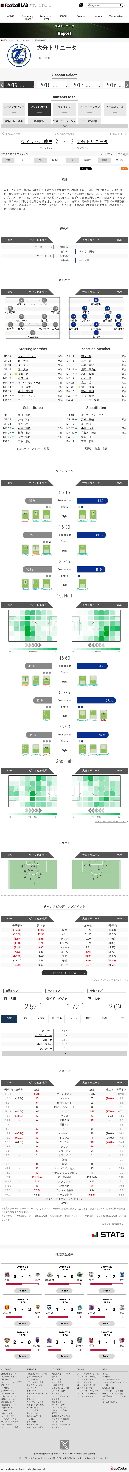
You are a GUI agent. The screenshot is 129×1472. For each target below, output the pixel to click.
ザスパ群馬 (56, 1379)
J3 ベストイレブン (85, 1396)
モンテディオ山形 (34, 1385)
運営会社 (77, 1453)
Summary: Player (45, 17)
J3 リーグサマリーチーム (88, 1391)
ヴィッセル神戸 (36, 141)
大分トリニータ (92, 141)
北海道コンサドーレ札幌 (37, 1374)
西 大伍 (23, 360)
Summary (81, 1369)
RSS (124, 169)
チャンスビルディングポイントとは (108, 980)
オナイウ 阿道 (90, 400)
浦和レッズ (6, 1379)
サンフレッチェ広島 (9, 1422)
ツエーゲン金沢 (58, 1391)
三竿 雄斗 (87, 360)
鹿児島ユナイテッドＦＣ (62, 1424)
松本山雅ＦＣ (57, 1385)
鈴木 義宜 (87, 365)
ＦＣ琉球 (55, 1427)
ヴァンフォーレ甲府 (35, 1402)
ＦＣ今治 (30, 1419)
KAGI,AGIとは (108, 1388)
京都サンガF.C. (7, 1408)
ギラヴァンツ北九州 (60, 1419)
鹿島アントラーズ (8, 1374)
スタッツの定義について (114, 1224)
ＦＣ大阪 (55, 1399)
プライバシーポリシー (62, 1453)
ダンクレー (24, 365)
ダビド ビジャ (27, 395)
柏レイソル (6, 1385)
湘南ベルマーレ (33, 1399)
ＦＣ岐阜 (55, 1393)
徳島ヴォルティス (34, 1416)
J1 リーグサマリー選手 (87, 1377)
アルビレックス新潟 (35, 1405)
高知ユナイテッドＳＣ (61, 1416)
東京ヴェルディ (7, 1391)
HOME (10, 16)
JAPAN (63, 16)
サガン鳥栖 (31, 1422)
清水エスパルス (7, 1402)
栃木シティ (31, 1391)
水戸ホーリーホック (9, 1377)
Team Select (116, 16)
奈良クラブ (56, 1402)
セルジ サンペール (29, 382)
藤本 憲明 (87, 391)
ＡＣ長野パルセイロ (60, 1388)
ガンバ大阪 (6, 1410)
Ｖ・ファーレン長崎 (9, 1427)
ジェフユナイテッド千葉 (11, 1382)
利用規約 (39, 1453)
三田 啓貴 (24, 387)
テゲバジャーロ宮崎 (35, 1427)
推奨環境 (48, 1453)
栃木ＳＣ (55, 1377)
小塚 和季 (87, 395)
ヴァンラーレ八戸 (34, 1377)
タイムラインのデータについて (110, 821)
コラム (105, 1374)
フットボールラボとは (111, 1379)
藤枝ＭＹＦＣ (32, 1413)
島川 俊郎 (87, 373)
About (98, 16)
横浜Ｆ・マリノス (8, 1399)
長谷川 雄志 (88, 432)
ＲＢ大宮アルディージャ (37, 1393)
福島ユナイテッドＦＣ (61, 1374)
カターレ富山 (32, 1408)
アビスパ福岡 (7, 1424)
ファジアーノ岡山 (8, 1419)
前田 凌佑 (87, 387)
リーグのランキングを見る (64, 973)
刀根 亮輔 (87, 419)
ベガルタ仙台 (32, 1379)
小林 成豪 (87, 428)
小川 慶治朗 (25, 391)
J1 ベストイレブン (85, 1379)
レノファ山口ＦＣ (59, 1408)
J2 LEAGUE (31, 1369)
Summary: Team (28, 17)
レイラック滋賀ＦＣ (60, 1396)
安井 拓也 (24, 437)
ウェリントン (25, 400)
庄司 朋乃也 (88, 369)
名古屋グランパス (8, 1405)
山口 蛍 (23, 378)
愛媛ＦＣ (55, 1413)
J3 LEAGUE (57, 1369)
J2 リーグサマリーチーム (88, 1382)
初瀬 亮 (23, 373)
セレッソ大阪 (7, 1413)
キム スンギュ (27, 356)
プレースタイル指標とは (112, 1391)
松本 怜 (86, 378)
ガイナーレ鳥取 (58, 1405)
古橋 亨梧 (24, 428)
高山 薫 (86, 382)
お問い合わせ (88, 1453)
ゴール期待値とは (110, 1402)
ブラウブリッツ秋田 (35, 1382)
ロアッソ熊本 (57, 1422)
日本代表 (106, 1377)
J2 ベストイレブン (85, 1388)
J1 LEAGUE (6, 1369)
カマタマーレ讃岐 (59, 1410)
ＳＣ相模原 (56, 1382)
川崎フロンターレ (8, 1396)
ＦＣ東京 (5, 1388)
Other (104, 1369)
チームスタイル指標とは (112, 1393)
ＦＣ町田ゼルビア (8, 1393)
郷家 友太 (24, 432)
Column (80, 16)
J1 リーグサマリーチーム (88, 1374)
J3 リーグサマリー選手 (87, 1393)
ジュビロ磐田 (32, 1410)
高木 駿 (86, 356)
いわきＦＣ (31, 1388)
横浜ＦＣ (30, 1396)
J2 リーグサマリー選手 (87, 1385)
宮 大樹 (23, 369)
